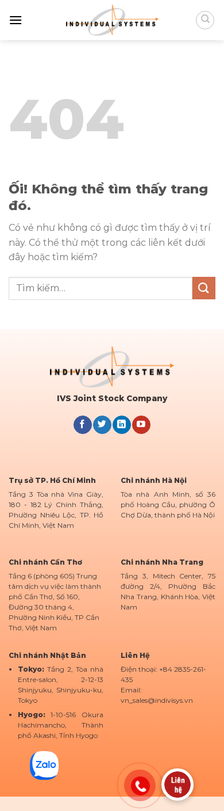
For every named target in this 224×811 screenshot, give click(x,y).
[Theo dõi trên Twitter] (102, 425)
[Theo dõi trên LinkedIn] (121, 425)
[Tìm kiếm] (205, 20)
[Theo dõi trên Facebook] (82, 425)
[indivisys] (112, 20)
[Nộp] (203, 288)
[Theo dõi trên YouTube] (141, 425)
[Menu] (15, 20)
